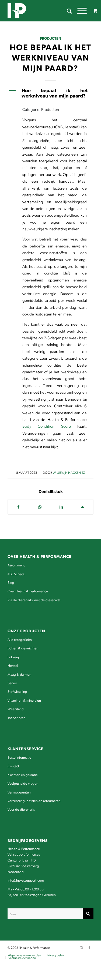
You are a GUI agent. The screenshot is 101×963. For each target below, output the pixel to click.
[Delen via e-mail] (82, 506)
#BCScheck (16, 573)
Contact (13, 765)
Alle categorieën (20, 639)
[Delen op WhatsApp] (39, 506)
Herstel (13, 665)
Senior (12, 682)
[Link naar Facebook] (89, 947)
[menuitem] (66, 10)
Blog (11, 582)
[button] (50, 93)
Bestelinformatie (19, 757)
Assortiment (16, 565)
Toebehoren (16, 717)
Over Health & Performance (28, 591)
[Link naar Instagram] (81, 947)
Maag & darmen (19, 674)
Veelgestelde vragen (23, 783)
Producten (50, 38)
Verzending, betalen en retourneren (34, 800)
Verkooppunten (19, 792)
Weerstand (16, 708)
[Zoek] (66, 10)
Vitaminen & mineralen (24, 700)
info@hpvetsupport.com (26, 880)
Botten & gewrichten (23, 648)
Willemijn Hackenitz (69, 472)
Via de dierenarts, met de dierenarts (34, 599)
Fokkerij (13, 656)
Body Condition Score (46, 426)
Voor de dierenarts (21, 809)
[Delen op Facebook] (18, 506)
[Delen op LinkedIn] (61, 506)
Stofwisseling (17, 691)
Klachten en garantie (23, 774)
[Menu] (79, 10)
